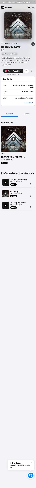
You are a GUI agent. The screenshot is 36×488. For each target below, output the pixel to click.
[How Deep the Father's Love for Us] (6, 205)
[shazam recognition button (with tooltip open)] (30, 475)
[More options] (31, 71)
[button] (34, 2)
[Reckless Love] (33, 44)
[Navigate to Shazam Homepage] (6, 7)
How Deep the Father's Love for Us (22, 203)
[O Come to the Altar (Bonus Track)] (6, 182)
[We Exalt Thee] (6, 194)
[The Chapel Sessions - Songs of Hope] (13, 145)
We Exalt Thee (15, 191)
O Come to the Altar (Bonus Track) (22, 180)
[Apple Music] (4, 163)
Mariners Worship (16, 181)
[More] (30, 184)
